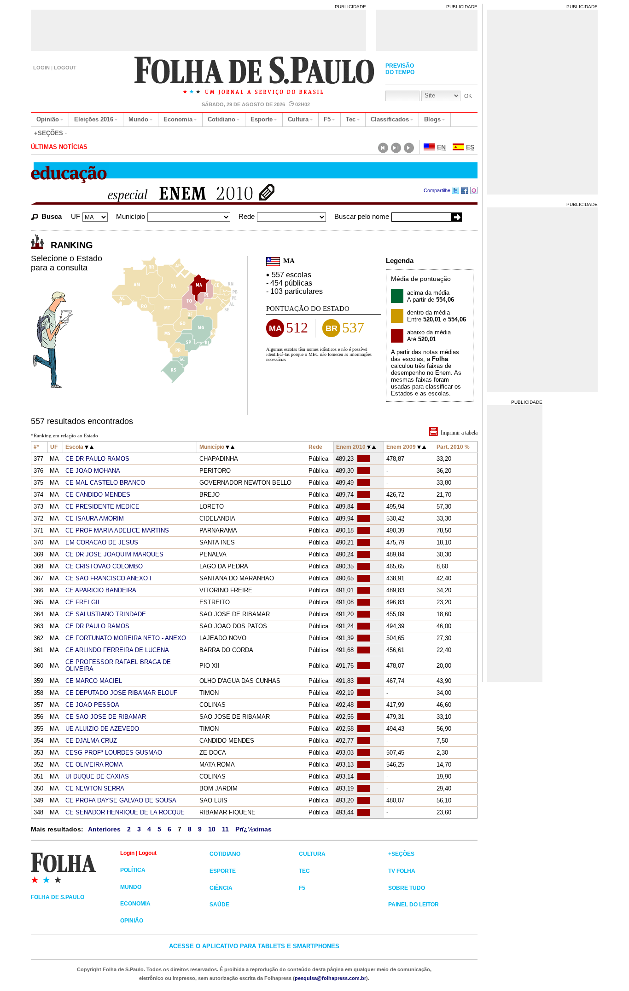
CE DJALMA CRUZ (91, 740)
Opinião (47, 119)
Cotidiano (221, 119)
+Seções (48, 133)
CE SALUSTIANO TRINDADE (105, 614)
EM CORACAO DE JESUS (101, 542)
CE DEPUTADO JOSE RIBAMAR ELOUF (121, 692)
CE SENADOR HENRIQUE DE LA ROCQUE (125, 812)
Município (130, 216)
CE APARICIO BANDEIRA (100, 590)
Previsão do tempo (399, 69)
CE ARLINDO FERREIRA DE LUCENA (117, 650)
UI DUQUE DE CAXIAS (97, 776)
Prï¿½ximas (253, 829)
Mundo (138, 119)
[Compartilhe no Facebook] (465, 190)
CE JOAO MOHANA (92, 470)
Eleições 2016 (93, 119)
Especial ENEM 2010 (175, 194)
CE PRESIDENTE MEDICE (102, 506)
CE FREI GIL (83, 602)
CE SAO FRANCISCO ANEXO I (108, 578)
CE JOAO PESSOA (92, 704)
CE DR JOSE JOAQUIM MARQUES (114, 554)
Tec (350, 119)
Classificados (390, 119)
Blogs (432, 119)
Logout (65, 67)
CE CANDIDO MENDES (97, 494)
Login (41, 67)
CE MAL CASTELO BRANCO (105, 482)
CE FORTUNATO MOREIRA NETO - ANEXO (125, 638)
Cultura (298, 119)
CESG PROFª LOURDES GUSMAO (113, 752)
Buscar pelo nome (361, 216)
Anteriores (104, 829)
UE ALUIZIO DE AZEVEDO (102, 728)
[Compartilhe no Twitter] (456, 190)
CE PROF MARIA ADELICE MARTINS (117, 530)
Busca (51, 216)
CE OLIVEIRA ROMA (94, 764)
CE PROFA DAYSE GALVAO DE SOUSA (120, 800)
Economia (177, 119)
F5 (327, 119)
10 (211, 829)
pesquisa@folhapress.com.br (330, 978)
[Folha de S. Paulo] (255, 77)
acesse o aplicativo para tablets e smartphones (254, 946)
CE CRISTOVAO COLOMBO (104, 566)
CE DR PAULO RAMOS (97, 458)
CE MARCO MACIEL (93, 680)
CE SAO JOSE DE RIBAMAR (105, 716)
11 (225, 829)
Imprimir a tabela (459, 433)
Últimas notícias (59, 146)
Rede (247, 216)
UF (75, 216)
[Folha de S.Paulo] (75, 867)
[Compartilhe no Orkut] (474, 190)
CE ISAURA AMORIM (94, 518)
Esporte (261, 119)
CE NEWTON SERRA (94, 788)
